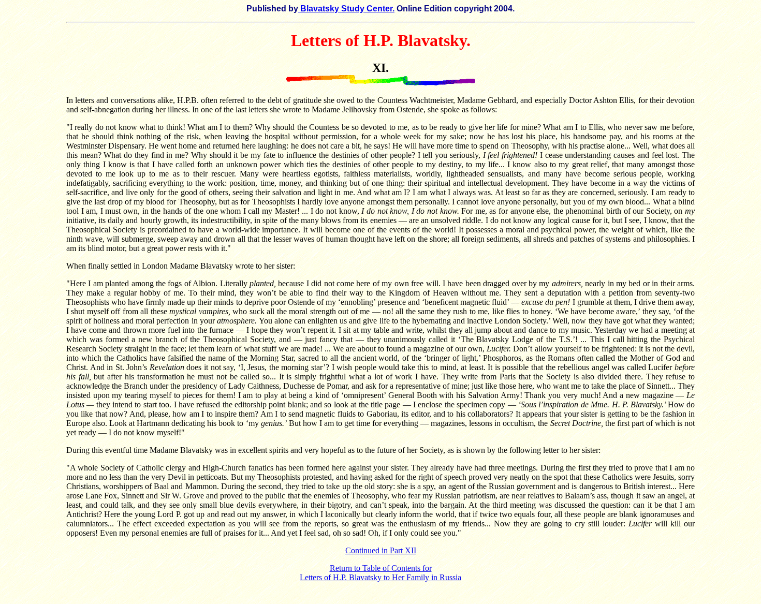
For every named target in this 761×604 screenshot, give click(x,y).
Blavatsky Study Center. (346, 8)
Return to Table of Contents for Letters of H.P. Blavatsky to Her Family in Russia (380, 573)
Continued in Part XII (380, 550)
